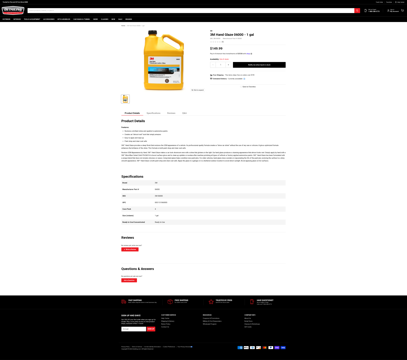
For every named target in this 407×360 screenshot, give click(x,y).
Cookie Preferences (169, 347)
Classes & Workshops (252, 324)
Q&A (184, 113)
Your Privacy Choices (184, 347)
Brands (128, 19)
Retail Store (248, 321)
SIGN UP (151, 329)
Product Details (132, 113)
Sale (120, 19)
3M (211, 31)
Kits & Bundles (64, 19)
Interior (17, 19)
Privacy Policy (125, 347)
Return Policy (165, 324)
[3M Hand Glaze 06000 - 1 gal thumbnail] (125, 99)
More (95, 19)
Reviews (171, 113)
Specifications (153, 113)
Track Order (379, 2)
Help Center (400, 2)
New (113, 19)
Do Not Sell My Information (152, 347)
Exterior (6, 19)
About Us (247, 318)
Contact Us (165, 327)
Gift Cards (248, 327)
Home (123, 25)
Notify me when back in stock (259, 65)
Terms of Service (137, 347)
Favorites (389, 2)
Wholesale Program (210, 324)
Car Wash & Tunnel (81, 19)
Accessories (48, 19)
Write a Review (132, 249)
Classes (104, 19)
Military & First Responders (212, 321)
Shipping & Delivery (167, 321)
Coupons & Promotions (211, 318)
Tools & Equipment (32, 19)
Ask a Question (130, 280)
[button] (217, 42)
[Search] (357, 10)
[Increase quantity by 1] (228, 65)
